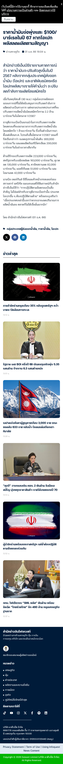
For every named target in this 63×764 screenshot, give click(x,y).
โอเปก (54, 228)
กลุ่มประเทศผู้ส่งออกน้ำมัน (22, 228)
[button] (6, 237)
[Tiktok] (4, 712)
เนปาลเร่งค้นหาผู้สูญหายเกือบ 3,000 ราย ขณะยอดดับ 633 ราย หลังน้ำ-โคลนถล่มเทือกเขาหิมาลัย (30, 427)
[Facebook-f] (32, 712)
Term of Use (33, 747)
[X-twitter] (25, 712)
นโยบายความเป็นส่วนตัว (20, 10)
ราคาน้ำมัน (44, 228)
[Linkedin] (45, 712)
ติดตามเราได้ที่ (11, 706)
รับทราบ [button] (8, 19)
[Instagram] (18, 712)
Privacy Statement (13, 747)
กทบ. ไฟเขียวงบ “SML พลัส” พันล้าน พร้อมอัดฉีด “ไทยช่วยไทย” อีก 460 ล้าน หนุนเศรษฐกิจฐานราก (31, 607)
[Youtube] (11, 712)
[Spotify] (39, 712)
